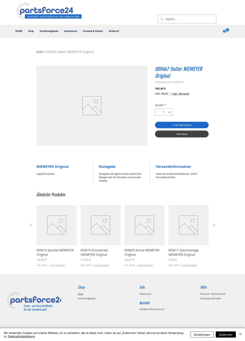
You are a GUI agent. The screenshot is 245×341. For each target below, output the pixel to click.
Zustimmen (226, 334)
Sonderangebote (87, 298)
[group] (122, 238)
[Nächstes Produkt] (214, 225)
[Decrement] (158, 112)
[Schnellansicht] (57, 225)
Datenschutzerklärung (21, 336)
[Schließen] (240, 334)
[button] (226, 30)
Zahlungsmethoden (210, 298)
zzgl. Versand (180, 93)
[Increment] (169, 112)
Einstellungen (202, 334)
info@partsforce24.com (151, 309)
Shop (80, 293)
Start (39, 52)
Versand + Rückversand (212, 293)
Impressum (145, 293)
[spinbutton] (163, 112)
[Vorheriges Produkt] (31, 225)
